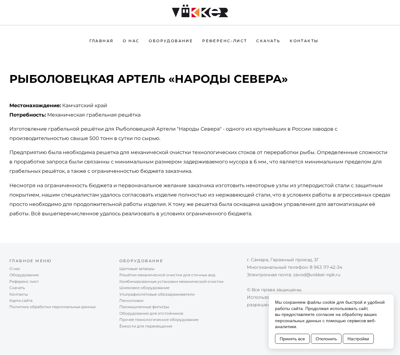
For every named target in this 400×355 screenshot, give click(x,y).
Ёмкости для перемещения (145, 326)
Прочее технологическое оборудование (158, 319)
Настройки (358, 338)
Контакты (304, 40)
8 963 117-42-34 (326, 267)
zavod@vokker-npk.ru (316, 275)
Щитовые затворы (136, 268)
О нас (131, 40)
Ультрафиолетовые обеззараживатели (157, 294)
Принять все (292, 338)
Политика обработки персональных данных (52, 306)
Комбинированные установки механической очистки (171, 281)
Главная (101, 40)
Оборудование (171, 40)
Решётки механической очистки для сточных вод (167, 274)
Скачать (268, 40)
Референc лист (24, 281)
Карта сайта (20, 300)
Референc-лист (224, 40)
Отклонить (326, 338)
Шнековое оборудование (144, 287)
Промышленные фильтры (144, 306)
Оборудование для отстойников (151, 313)
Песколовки (131, 300)
